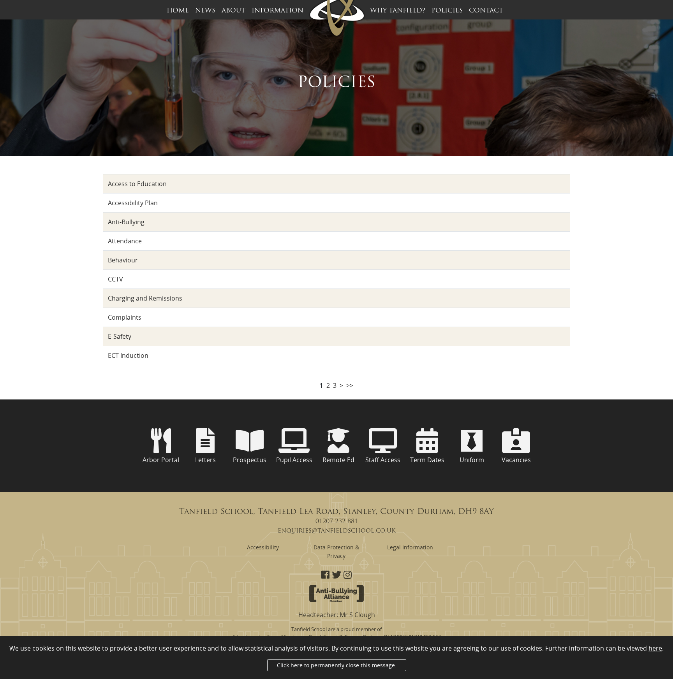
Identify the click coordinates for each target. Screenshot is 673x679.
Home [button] (178, 11)
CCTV (115, 279)
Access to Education (137, 183)
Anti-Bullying (126, 222)
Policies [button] (447, 11)
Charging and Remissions (145, 298)
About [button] (233, 11)
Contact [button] (486, 11)
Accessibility (263, 547)
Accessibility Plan (133, 203)
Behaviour (123, 260)
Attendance (125, 241)
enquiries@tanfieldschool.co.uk (337, 531)
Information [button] (277, 11)
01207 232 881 (336, 522)
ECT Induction (128, 355)
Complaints (124, 317)
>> (349, 385)
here (655, 648)
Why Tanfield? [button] (397, 11)
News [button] (205, 11)
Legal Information (410, 547)
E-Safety (119, 336)
